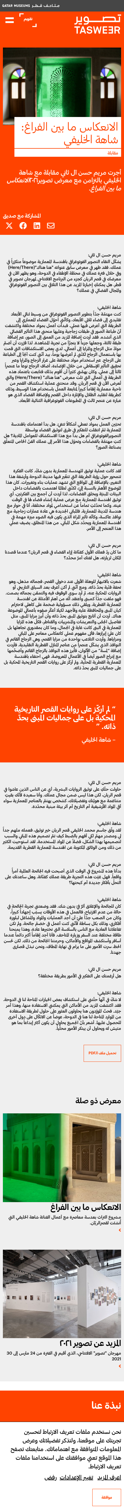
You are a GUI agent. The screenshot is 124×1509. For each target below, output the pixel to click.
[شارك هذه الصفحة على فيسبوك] (23, 225)
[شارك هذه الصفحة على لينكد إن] (37, 225)
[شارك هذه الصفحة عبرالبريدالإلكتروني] (50, 225)
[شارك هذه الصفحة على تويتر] (9, 225)
